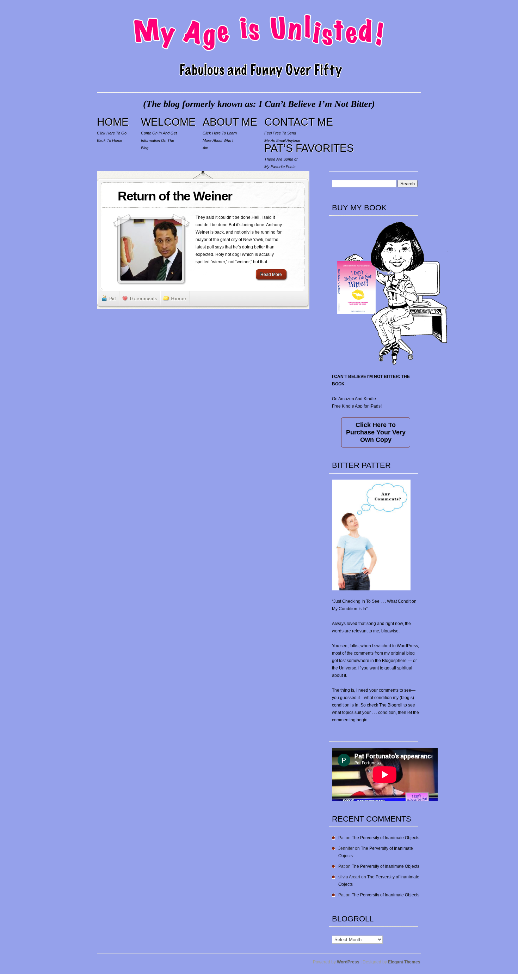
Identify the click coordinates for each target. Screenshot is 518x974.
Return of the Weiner (175, 196)
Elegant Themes (404, 962)
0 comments (143, 298)
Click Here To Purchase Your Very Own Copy (376, 432)
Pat (112, 298)
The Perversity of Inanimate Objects (385, 837)
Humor (178, 298)
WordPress (348, 962)
